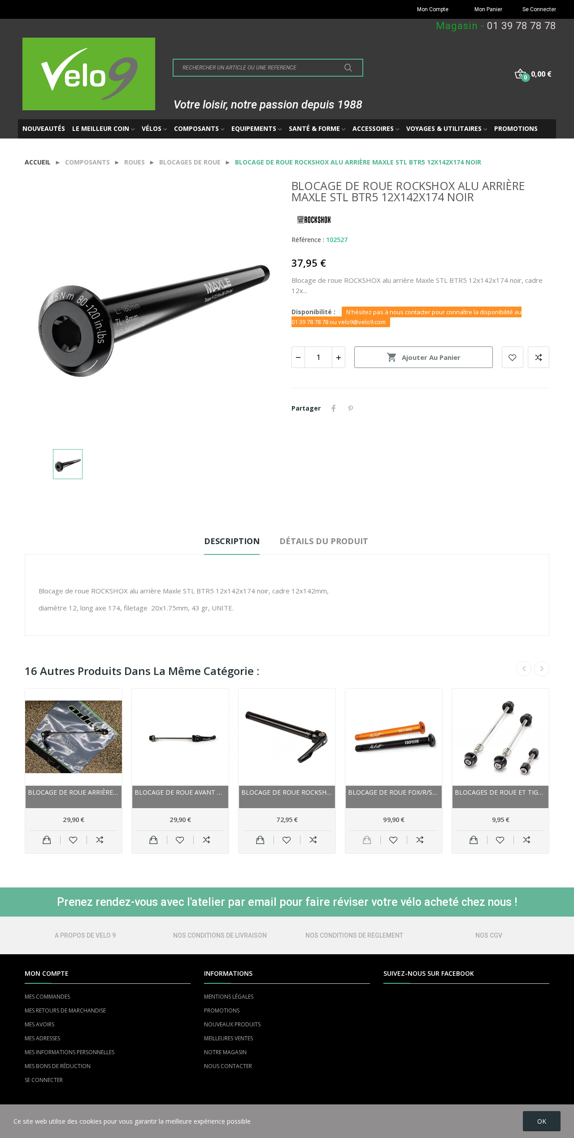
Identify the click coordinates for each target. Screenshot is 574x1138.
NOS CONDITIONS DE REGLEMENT (354, 935)
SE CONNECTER (44, 1080)
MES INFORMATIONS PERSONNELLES (69, 1052)
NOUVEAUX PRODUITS (232, 1024)
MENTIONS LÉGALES (228, 996)
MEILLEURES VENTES (228, 1038)
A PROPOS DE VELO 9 (85, 935)
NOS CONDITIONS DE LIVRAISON (220, 935)
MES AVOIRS (39, 1024)
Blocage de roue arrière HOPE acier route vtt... (73, 792)
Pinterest (350, 408)
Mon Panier (488, 9)
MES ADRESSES (42, 1038)
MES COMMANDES (47, 996)
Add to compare (538, 357)
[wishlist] (73, 839)
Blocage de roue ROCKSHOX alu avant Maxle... (287, 792)
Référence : (307, 239)
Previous (523, 668)
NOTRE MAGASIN (225, 1052)
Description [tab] (232, 541)
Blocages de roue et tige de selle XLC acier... (500, 792)
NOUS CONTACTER (228, 1066)
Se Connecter (539, 9)
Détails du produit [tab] (323, 541)
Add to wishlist (512, 357)
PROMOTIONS (221, 1010)
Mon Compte (432, 9)
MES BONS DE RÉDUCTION (58, 1066)
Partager (333, 408)
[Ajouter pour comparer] (99, 839)
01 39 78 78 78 (521, 25)
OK (541, 1121)
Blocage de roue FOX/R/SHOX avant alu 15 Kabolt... (393, 792)
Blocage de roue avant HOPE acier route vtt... (180, 792)
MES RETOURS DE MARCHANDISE (65, 1010)
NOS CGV (488, 935)
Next (541, 668)
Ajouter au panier (424, 357)
